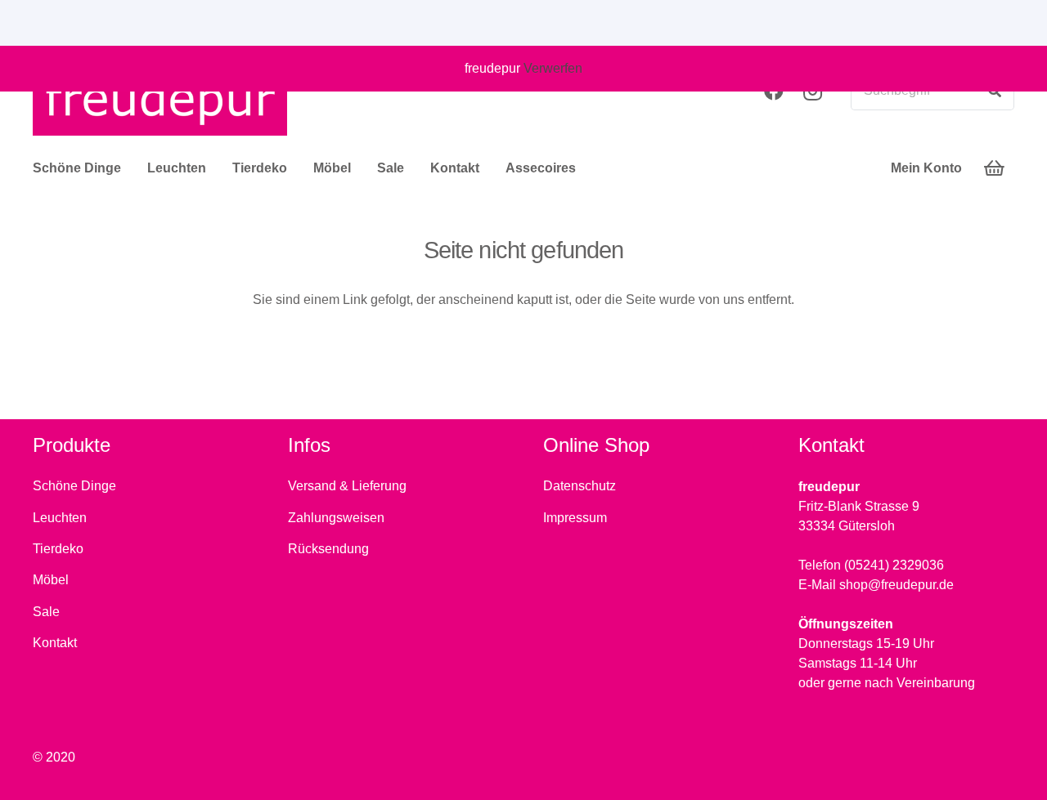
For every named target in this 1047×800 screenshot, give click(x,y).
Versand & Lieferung (347, 486)
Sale (46, 612)
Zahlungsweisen (336, 518)
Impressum (575, 518)
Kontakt (55, 643)
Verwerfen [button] (553, 68)
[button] (129, 168)
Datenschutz (579, 486)
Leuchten (60, 518)
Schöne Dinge (74, 486)
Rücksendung (328, 549)
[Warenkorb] (994, 168)
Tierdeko (58, 549)
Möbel (51, 580)
